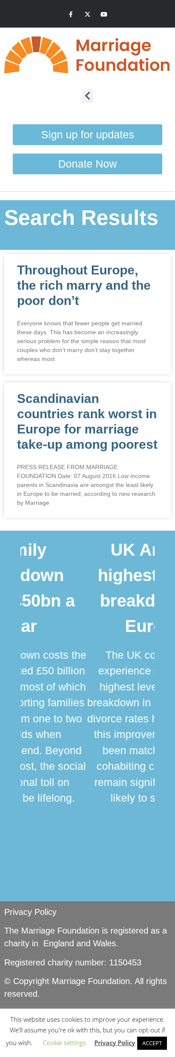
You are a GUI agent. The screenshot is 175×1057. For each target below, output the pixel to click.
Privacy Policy (30, 912)
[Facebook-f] (70, 14)
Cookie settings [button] (64, 1042)
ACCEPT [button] (152, 1043)
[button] (87, 96)
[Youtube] (104, 14)
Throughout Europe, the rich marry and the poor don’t (84, 285)
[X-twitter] (87, 14)
